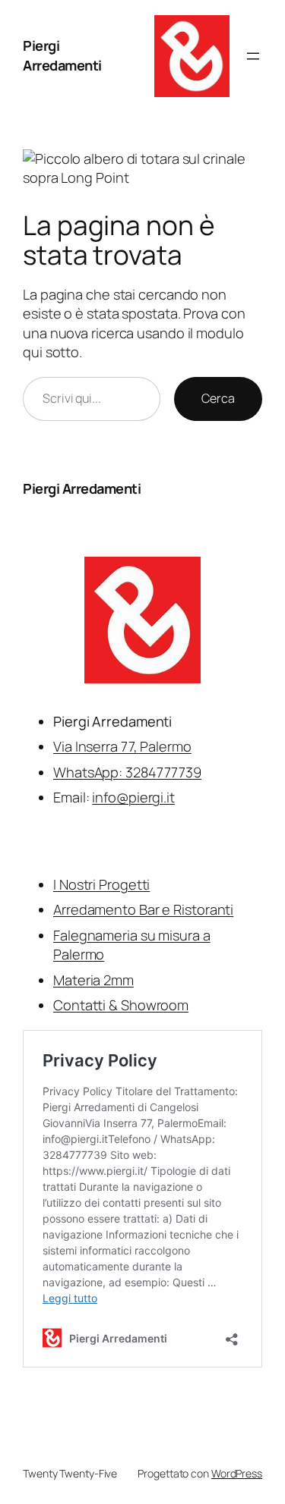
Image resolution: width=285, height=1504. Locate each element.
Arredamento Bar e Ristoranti (143, 909)
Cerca (218, 398)
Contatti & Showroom (120, 1005)
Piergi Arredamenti (62, 55)
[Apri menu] (253, 56)
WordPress (236, 1473)
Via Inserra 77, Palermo (122, 746)
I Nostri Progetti (101, 884)
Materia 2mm (93, 980)
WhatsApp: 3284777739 (127, 772)
